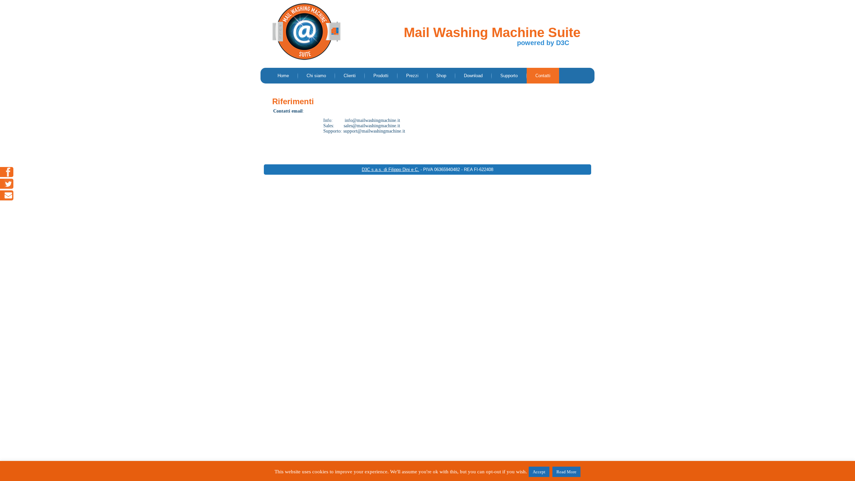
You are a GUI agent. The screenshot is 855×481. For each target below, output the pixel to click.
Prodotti (380, 75)
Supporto (509, 75)
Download (473, 75)
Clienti (350, 75)
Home (283, 75)
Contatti (542, 75)
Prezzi (412, 75)
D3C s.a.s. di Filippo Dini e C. (390, 169)
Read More (566, 471)
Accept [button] (539, 471)
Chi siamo (316, 75)
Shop (441, 75)
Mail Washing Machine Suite (492, 32)
